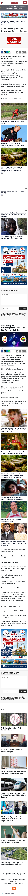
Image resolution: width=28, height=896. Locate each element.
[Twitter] (5, 52)
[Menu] (25, 2)
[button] (20, 52)
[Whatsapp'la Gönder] (9, 52)
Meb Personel (19, 21)
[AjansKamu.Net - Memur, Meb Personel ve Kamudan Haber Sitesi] (9, 2)
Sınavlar (12, 21)
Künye (9, 879)
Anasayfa (5, 21)
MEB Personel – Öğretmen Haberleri (14, 883)
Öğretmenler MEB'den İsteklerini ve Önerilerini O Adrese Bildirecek (16, 7)
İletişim (15, 879)
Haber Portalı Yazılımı (9, 893)
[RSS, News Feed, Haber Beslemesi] (14, 888)
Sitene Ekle (13, 881)
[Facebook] (2, 52)
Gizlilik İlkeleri (22, 879)
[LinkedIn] (7, 52)
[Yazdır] (17, 52)
